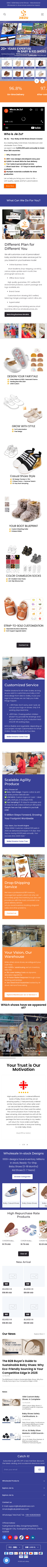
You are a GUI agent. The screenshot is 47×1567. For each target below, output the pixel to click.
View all (23, 1254)
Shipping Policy (7, 1499)
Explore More (38, 1334)
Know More (10, 186)
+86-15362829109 (32, 1515)
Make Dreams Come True (17, 736)
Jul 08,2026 (26, 1419)
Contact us (11, 913)
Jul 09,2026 (26, 1402)
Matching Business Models (18, 314)
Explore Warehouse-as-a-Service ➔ (22, 995)
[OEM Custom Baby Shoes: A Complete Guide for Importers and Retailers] (11, 1402)
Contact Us (23, 645)
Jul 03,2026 (26, 1436)
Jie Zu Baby (25, 1561)
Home (4, 1491)
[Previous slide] (20, 1144)
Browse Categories (22, 1176)
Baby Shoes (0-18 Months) (11, 1484)
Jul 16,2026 (6, 1376)
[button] (4, 14)
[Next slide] (43, 1035)
